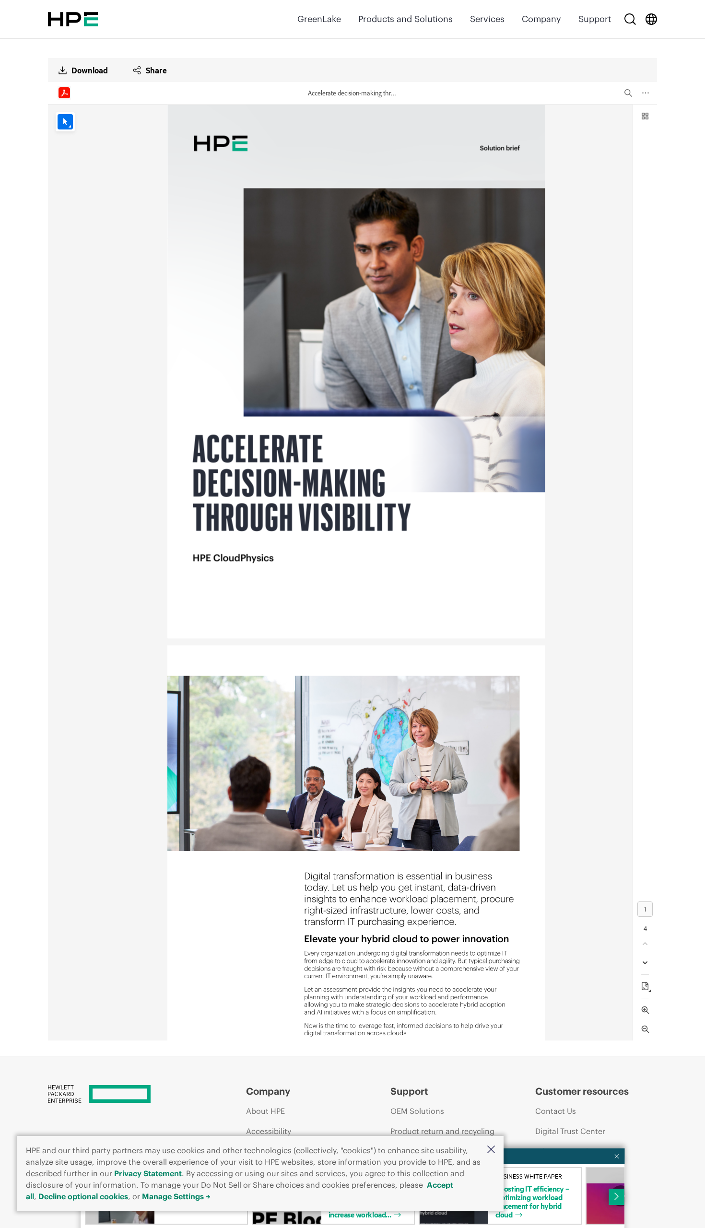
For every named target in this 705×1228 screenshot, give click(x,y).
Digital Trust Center (570, 1131)
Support (594, 18)
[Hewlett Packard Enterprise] (73, 19)
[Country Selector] (651, 19)
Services (487, 18)
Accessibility (268, 1131)
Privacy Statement (148, 1173)
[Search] (630, 19)
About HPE (265, 1111)
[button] (491, 1150)
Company (541, 18)
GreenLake (319, 18)
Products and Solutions (405, 18)
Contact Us (555, 1111)
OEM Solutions (417, 1111)
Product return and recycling (442, 1131)
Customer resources (582, 1091)
